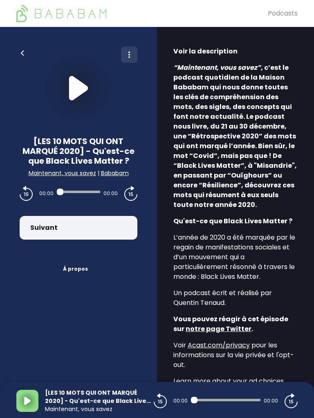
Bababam (115, 173)
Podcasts (283, 13)
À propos (75, 268)
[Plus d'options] (129, 55)
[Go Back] (22, 52)
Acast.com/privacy (219, 345)
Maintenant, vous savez (62, 173)
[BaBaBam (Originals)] (142, 13)
